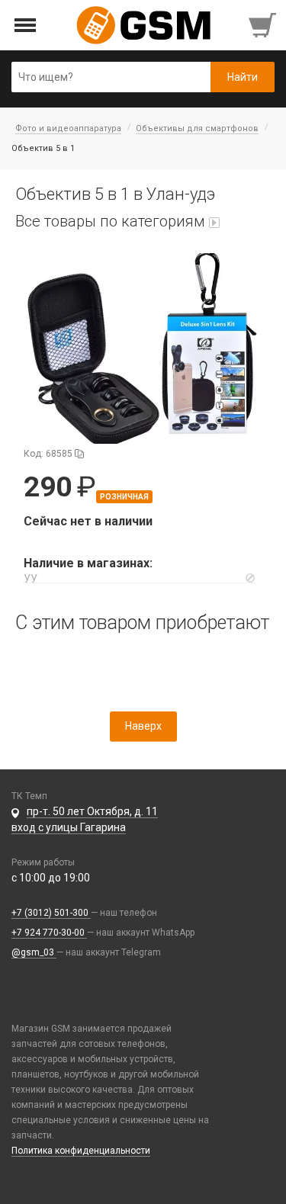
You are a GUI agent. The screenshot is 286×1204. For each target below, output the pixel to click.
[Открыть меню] (25, 25)
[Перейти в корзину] (264, 25)
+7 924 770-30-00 (49, 932)
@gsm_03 (33, 952)
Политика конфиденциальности (80, 1150)
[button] (143, 348)
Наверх (143, 726)
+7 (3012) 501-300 (51, 912)
